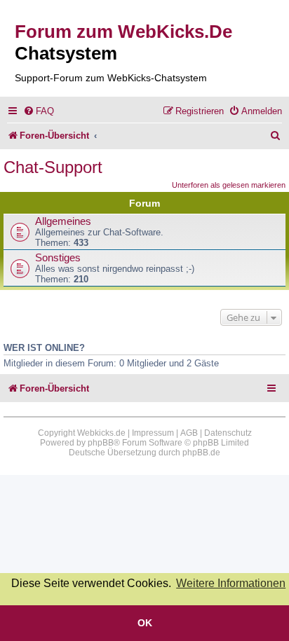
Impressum (153, 433)
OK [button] (144, 622)
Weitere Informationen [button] (230, 583)
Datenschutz (228, 433)
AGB (189, 433)
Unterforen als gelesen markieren (228, 185)
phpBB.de (201, 452)
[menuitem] (38, 111)
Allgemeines (63, 221)
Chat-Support (53, 167)
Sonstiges (58, 257)
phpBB (101, 443)
